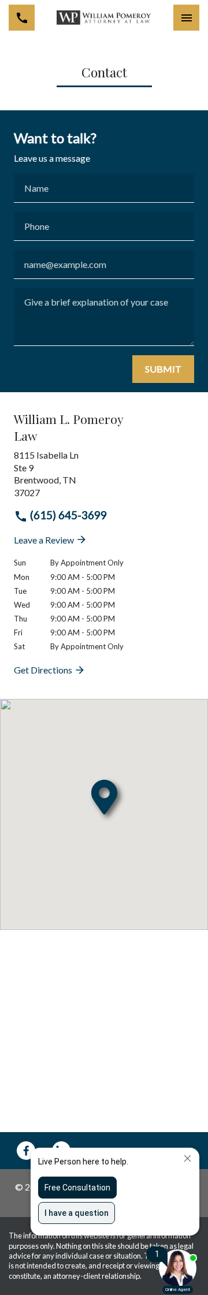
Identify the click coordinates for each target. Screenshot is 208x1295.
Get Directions (44, 669)
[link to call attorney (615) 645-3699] (22, 18)
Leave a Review (45, 539)
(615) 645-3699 (67, 515)
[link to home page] (104, 17)
